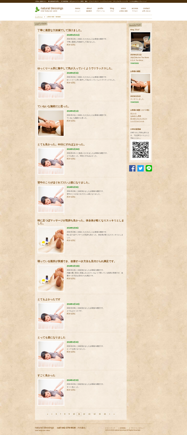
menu (77, 9)
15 (100, 414)
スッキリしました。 (137, 99)
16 (105, 414)
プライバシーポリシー (138, 428)
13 (89, 414)
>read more (134, 63)
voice (123, 9)
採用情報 (123, 428)
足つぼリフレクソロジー (138, 119)
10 (74, 414)
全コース (133, 113)
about (89, 9)
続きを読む (71, 45)
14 (94, 414)
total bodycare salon (49, 11)
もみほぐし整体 (135, 116)
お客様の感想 (135, 71)
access (135, 9)
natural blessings (52, 8)
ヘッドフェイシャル (137, 121)
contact (146, 9)
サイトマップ (110, 428)
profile (100, 9)
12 (84, 414)
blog (112, 9)
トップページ (39, 16)
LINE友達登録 (135, 129)
